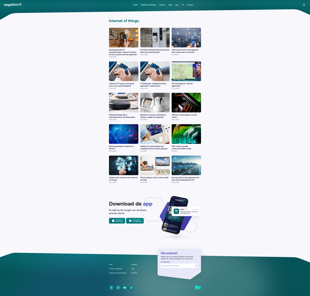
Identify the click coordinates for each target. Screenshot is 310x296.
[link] (12, 5)
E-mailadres (165, 262)
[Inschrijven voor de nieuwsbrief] (196, 265)
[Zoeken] (304, 5)
